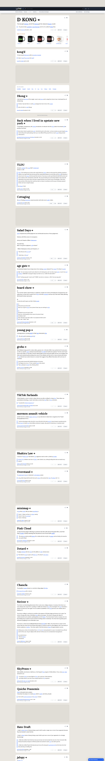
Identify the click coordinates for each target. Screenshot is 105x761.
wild (27, 107)
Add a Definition (79, 12)
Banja (23, 279)
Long (29, 168)
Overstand (19, 480)
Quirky (18, 692)
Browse (25, 12)
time (38, 294)
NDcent (33, 137)
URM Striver (23, 641)
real (60, 174)
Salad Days (19, 257)
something (29, 27)
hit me (23, 591)
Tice (23, 459)
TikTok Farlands (20, 405)
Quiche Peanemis (20, 699)
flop (47, 588)
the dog (23, 339)
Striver (18, 641)
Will (44, 352)
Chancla (18, 593)
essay (44, 172)
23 (34, 336)
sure (50, 741)
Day (28, 423)
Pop (43, 352)
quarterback (51, 745)
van (36, 417)
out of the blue (35, 27)
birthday (20, 273)
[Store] (86, 9)
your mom (27, 58)
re (23, 336)
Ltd (35, 456)
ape (27, 99)
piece (34, 694)
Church (21, 423)
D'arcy (45, 89)
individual (23, 552)
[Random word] (82, 8)
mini (34, 417)
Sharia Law (25, 456)
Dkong (18, 110)
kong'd (18, 61)
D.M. (50, 89)
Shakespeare (34, 240)
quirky (41, 694)
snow (66, 131)
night (32, 58)
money (51, 536)
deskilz (22, 110)
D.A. (32, 89)
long (31, 552)
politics (28, 627)
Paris (36, 676)
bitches (26, 24)
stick (49, 307)
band (37, 363)
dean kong (23, 30)
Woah (21, 186)
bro (33, 403)
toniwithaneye (24, 540)
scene (27, 352)
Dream (49, 627)
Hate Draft (19, 749)
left (55, 745)
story (53, 126)
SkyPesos (19, 681)
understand (21, 475)
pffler (23, 749)
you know (28, 516)
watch (64, 269)
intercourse (26, 55)
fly (44, 678)
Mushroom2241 (27, 699)
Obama (24, 637)
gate (58, 272)
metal (28, 365)
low (45, 400)
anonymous (27, 200)
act (19, 200)
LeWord (22, 520)
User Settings (87, 12)
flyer (43, 672)
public (48, 200)
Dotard (18, 557)
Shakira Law (19, 464)
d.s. (38, 89)
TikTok (26, 403)
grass (42, 99)
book (25, 676)
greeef (23, 202)
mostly (23, 511)
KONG (51, 27)
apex (25, 99)
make (41, 552)
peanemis (29, 697)
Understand (36, 168)
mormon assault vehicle (21, 425)
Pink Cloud (19, 540)
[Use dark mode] (88, 9)
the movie (35, 697)
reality (53, 533)
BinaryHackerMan (26, 322)
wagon (30, 417)
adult (31, 333)
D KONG (18, 30)
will (64, 126)
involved (39, 55)
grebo (18, 367)
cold (32, 245)
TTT (38, 630)
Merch (66, 30)
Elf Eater (23, 480)
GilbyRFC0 (24, 257)
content (45, 269)
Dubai (35, 459)
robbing (53, 478)
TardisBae (23, 593)
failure (44, 617)
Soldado (22, 61)
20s (46, 333)
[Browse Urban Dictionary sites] (19, 8)
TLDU (18, 189)
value (66, 672)
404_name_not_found (26, 681)
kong (23, 58)
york (34, 131)
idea (50, 478)
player (33, 514)
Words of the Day (18, 12)
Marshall (43, 624)
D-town (54, 89)
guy (24, 536)
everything (35, 511)
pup (31, 336)
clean (28, 307)
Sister (19, 172)
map (19, 511)
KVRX (28, 425)
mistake (55, 456)
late (38, 333)
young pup (19, 339)
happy (33, 536)
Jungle (51, 104)
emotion (35, 55)
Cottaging (19, 202)
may (49, 607)
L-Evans (21, 189)
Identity (34, 12)
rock (19, 357)
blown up (35, 555)
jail (29, 252)
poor (63, 672)
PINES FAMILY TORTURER (28, 405)
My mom (20, 591)
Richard (20, 459)
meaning (23, 168)
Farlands (30, 403)
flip (44, 588)
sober (22, 533)
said (27, 255)
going (26, 555)
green (18, 233)
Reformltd (24, 464)
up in (27, 252)
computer (46, 294)
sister (39, 478)
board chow (19, 322)
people (37, 301)
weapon (25, 588)
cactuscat (22, 367)
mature (55, 269)
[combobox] (54, 9)
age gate (18, 279)
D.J (42, 89)
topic (26, 475)
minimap (18, 520)
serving (34, 126)
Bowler (50, 24)
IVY (42, 630)
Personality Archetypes (44, 12)
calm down (45, 555)
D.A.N (28, 89)
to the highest (37, 475)
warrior (49, 421)
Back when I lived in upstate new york (24, 137)
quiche (25, 697)
